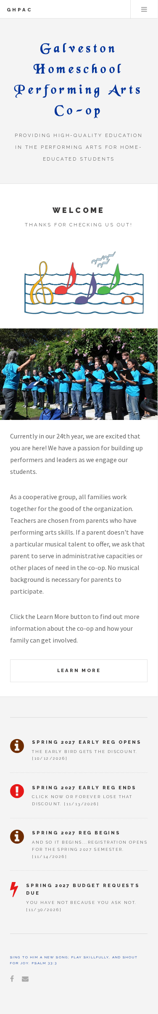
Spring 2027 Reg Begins (76, 833)
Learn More (79, 670)
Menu (144, 9)
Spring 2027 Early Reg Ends (84, 788)
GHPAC (19, 10)
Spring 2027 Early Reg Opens (87, 742)
